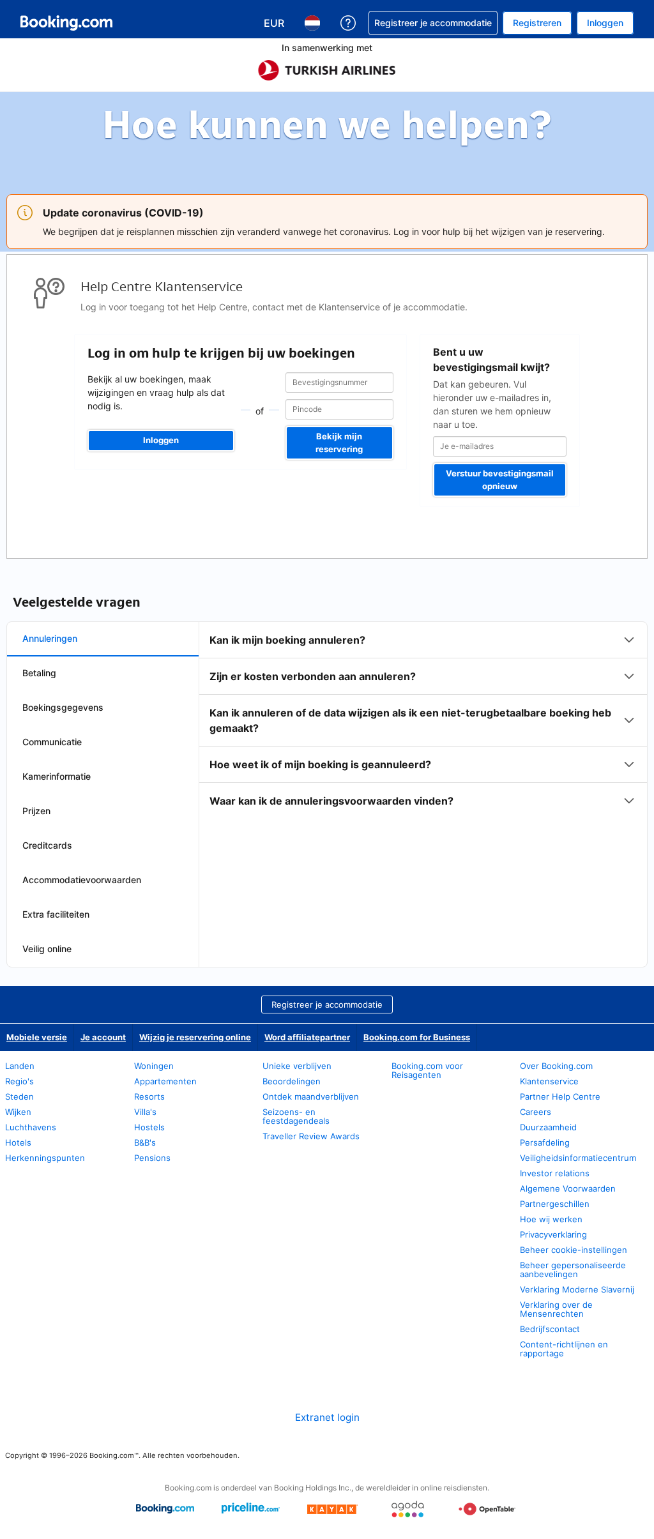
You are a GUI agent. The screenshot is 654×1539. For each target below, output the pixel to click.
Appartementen (165, 1081)
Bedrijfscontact (550, 1329)
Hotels (18, 1142)
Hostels (149, 1127)
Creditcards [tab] (47, 845)
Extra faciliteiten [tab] (55, 914)
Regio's (19, 1081)
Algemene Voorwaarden (568, 1188)
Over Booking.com (556, 1066)
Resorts (149, 1096)
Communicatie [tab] (52, 741)
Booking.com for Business (416, 1037)
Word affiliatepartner (307, 1037)
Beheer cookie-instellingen (573, 1250)
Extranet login (327, 1417)
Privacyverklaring (553, 1234)
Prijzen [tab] (36, 810)
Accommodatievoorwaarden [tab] (81, 879)
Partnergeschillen (554, 1204)
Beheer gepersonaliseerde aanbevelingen (573, 1269)
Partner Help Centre (560, 1096)
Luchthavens (30, 1127)
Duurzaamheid (548, 1127)
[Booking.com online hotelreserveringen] (66, 23)
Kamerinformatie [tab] (56, 776)
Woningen (154, 1066)
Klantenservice (549, 1081)
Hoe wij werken (551, 1219)
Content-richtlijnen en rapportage (564, 1348)
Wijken (18, 1112)
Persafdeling (545, 1142)
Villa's (145, 1112)
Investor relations (554, 1173)
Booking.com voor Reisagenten (427, 1070)
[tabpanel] (423, 720)
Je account (103, 1037)
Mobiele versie (36, 1037)
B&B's (145, 1142)
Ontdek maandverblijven (310, 1096)
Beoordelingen (291, 1081)
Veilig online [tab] (47, 948)
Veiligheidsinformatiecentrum (578, 1158)
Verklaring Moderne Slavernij (577, 1289)
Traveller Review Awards (311, 1136)
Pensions (152, 1158)
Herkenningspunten (45, 1158)
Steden (19, 1096)
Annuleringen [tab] (49, 638)
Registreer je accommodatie (327, 1004)
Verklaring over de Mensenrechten (556, 1309)
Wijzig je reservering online (195, 1037)
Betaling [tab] (39, 672)
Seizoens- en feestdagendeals (296, 1116)
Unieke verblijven (296, 1066)
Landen (19, 1066)
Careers (535, 1112)
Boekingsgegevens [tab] (62, 707)
